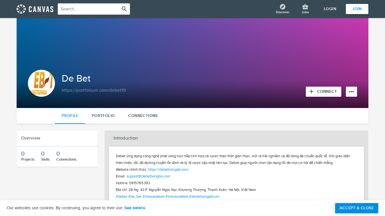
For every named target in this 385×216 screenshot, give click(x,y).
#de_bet (135, 196)
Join (357, 8)
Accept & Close (357, 208)
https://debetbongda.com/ (168, 169)
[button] (236, 138)
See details (134, 208)
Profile (70, 115)
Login (330, 8)
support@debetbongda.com (148, 176)
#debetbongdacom (204, 196)
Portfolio (103, 115)
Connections (143, 115)
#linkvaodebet (176, 196)
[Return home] (35, 9)
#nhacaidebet (154, 196)
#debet (121, 196)
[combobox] (94, 9)
